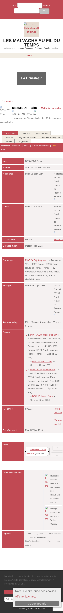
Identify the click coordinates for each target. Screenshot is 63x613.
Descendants (42, 133)
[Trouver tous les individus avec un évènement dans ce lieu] (54, 200)
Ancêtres (26, 133)
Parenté (9, 137)
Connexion (7, 101)
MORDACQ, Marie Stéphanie (44, 335)
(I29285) (30, 453)
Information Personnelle (10, 146)
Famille (9, 141)
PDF (3, 149)
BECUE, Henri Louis (42, 361)
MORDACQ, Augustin (35, 260)
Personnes (11, 133)
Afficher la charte (25, 596)
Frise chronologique (51, 137)
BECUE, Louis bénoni (42, 396)
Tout (54, 146)
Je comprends (37, 603)
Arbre (26, 146)
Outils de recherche (51, 108)
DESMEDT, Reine (38, 449)
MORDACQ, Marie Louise (42, 369)
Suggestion (24, 141)
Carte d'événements (40, 146)
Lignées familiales (27, 137)
